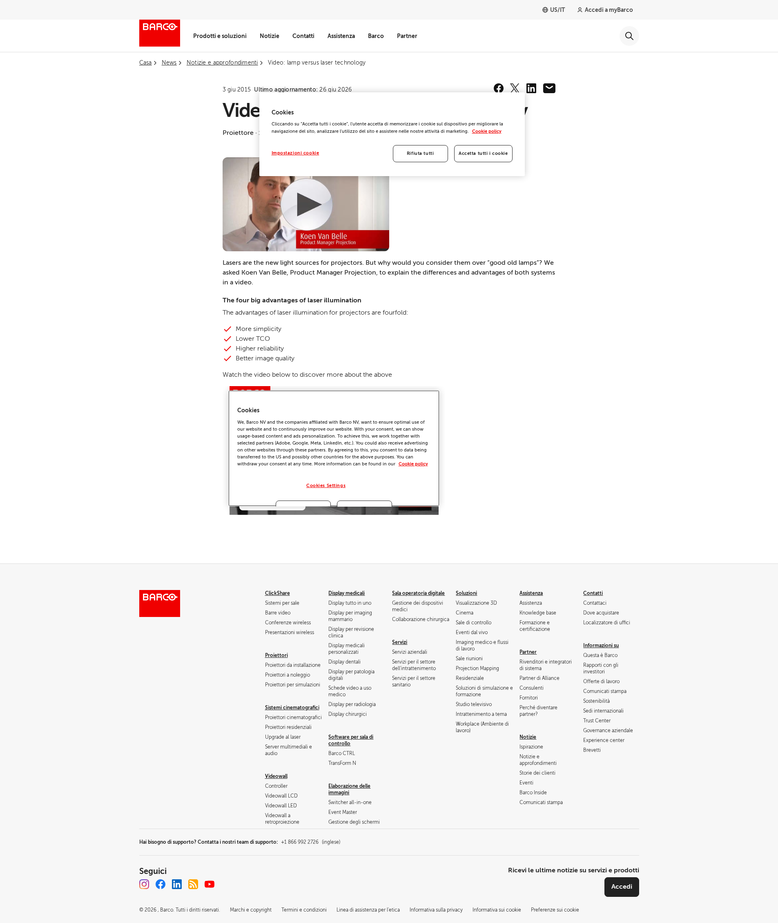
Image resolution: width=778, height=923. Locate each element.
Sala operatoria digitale (418, 593)
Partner (407, 36)
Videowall (276, 776)
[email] (549, 88)
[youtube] (209, 884)
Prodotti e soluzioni (220, 36)
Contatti (303, 36)
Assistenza (341, 36)
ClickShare (277, 593)
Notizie (269, 36)
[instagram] (144, 884)
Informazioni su (601, 645)
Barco (376, 36)
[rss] (193, 884)
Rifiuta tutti (420, 153)
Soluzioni (466, 593)
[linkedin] (531, 88)
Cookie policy (487, 131)
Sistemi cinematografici (292, 708)
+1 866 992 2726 (310, 842)
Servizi (399, 642)
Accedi (621, 886)
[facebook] (499, 88)
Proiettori (276, 655)
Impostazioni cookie (295, 153)
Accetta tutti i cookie (483, 153)
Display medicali (346, 593)
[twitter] (515, 88)
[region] (392, 134)
